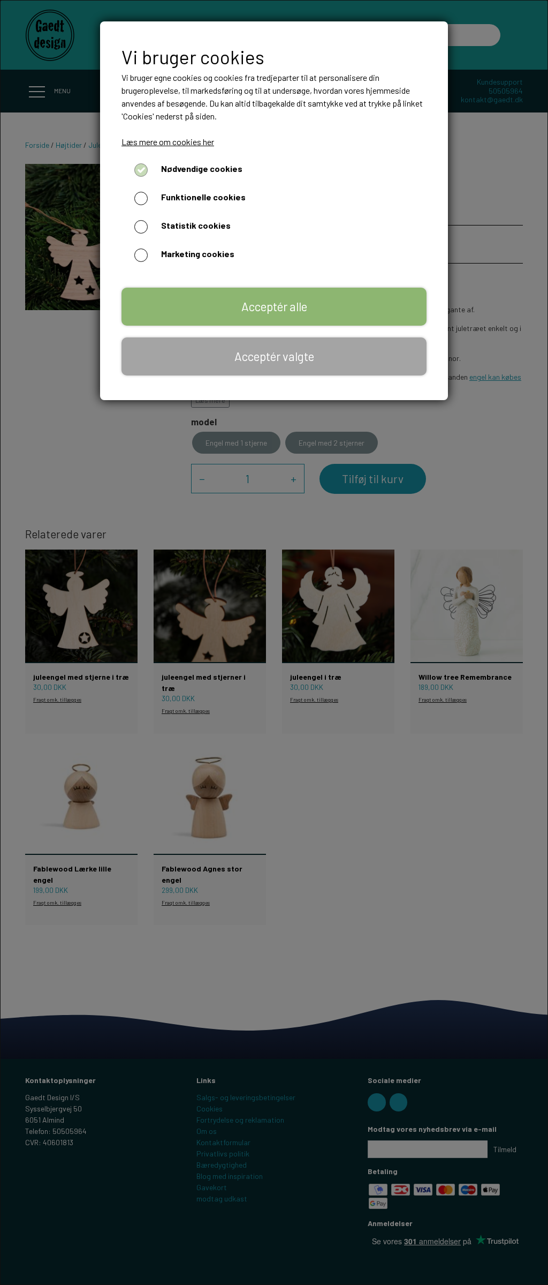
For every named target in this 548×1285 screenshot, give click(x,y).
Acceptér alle (274, 306)
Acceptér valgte (274, 356)
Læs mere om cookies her (167, 142)
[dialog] (274, 642)
